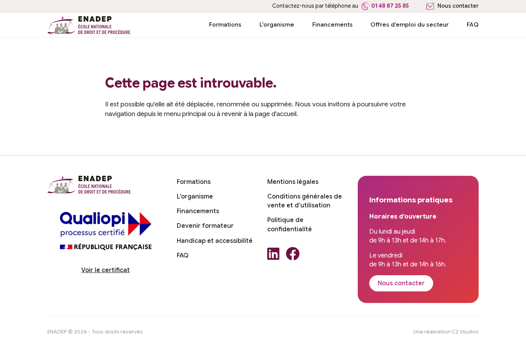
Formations (225, 24)
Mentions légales (292, 182)
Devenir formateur (205, 226)
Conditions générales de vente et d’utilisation (304, 201)
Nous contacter (458, 6)
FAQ (473, 24)
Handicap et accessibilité (215, 241)
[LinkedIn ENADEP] (273, 256)
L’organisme (277, 24)
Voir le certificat (105, 270)
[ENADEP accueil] (89, 25)
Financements (332, 24)
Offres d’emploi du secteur (409, 24)
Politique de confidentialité (289, 224)
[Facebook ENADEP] (293, 256)
